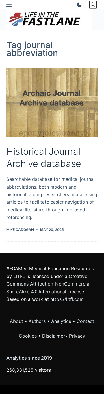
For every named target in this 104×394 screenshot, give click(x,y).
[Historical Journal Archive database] (52, 102)
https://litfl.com (67, 299)
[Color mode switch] (78, 4)
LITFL (19, 276)
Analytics (61, 321)
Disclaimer (53, 336)
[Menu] (9, 4)
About (16, 321)
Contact (85, 321)
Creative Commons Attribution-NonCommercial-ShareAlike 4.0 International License (49, 283)
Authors (37, 321)
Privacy (77, 336)
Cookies (28, 336)
